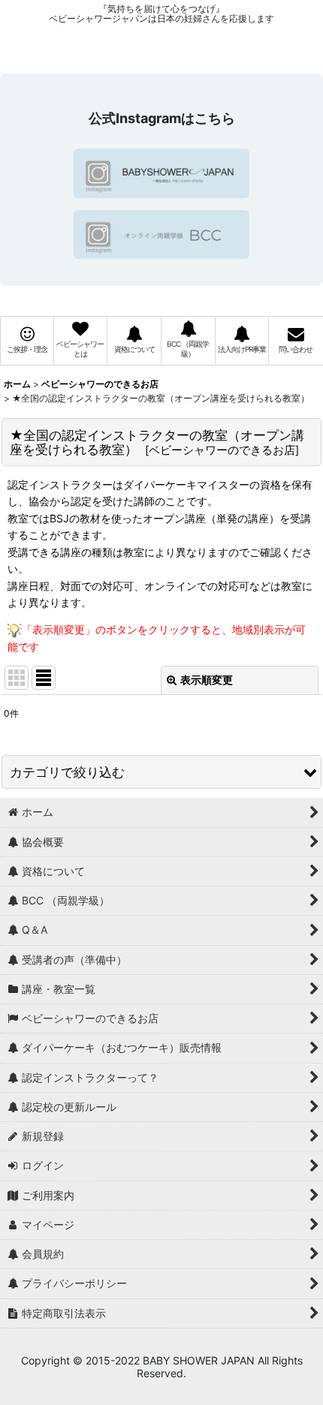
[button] (161, 772)
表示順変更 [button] (206, 679)
